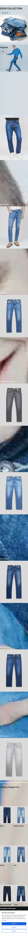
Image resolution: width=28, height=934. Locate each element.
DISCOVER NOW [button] (5, 12)
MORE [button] (3, 21)
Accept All (14, 923)
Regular (2, 865)
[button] (25, 3)
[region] (14, 922)
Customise (14, 927)
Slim (15, 865)
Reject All (14, 931)
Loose (16, 904)
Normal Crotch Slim (5, 904)
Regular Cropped (19, 826)
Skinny (2, 826)
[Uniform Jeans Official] (14, 3)
